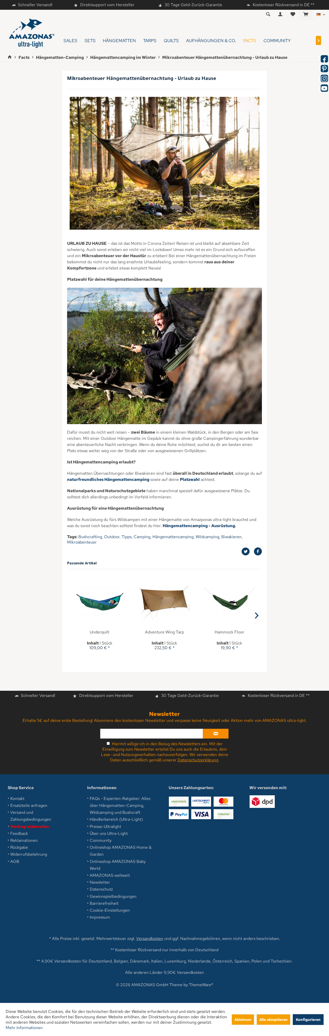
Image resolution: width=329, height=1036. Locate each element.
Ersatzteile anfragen (28, 805)
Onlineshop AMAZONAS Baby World (118, 865)
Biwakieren (231, 536)
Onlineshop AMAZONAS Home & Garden (121, 851)
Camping (142, 536)
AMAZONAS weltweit (110, 875)
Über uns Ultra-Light (109, 833)
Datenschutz (101, 889)
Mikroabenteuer (82, 542)
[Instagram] (324, 78)
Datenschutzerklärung (198, 760)
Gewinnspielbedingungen (113, 896)
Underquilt (99, 632)
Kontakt (17, 798)
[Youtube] (324, 88)
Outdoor (112, 536)
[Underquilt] (99, 602)
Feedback (19, 833)
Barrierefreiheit (104, 903)
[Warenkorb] (305, 14)
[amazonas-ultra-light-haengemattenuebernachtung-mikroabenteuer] (164, 163)
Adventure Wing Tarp (164, 632)
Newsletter (100, 882)
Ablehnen (242, 1019)
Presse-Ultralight (105, 826)
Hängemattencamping (173, 536)
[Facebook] (324, 59)
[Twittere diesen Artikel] (247, 551)
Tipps (127, 536)
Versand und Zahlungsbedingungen (30, 816)
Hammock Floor (229, 632)
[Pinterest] (324, 68)
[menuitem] (305, 15)
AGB (14, 861)
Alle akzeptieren (273, 1019)
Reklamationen (24, 840)
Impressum (100, 917)
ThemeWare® (201, 984)
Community (101, 840)
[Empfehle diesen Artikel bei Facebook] (258, 551)
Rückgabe (19, 847)
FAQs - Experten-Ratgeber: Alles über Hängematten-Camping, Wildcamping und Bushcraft (120, 805)
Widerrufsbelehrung (28, 854)
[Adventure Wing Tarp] (164, 602)
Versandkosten (149, 938)
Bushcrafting (90, 536)
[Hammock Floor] (229, 602)
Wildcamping (207, 536)
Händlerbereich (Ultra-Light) (116, 819)
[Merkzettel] (292, 14)
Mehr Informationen (24, 1027)
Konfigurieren (308, 1019)
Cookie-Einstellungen (110, 910)
